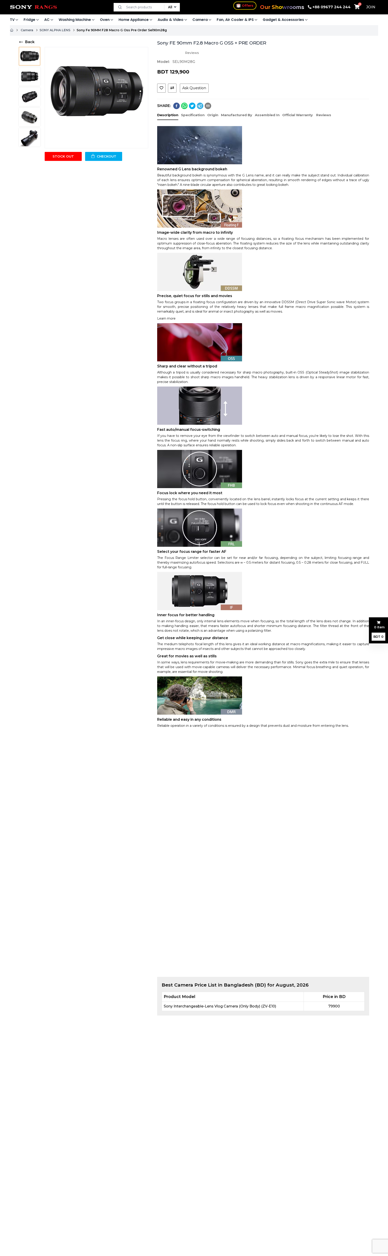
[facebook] (176, 105)
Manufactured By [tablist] (236, 115)
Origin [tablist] (212, 115)
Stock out (63, 156)
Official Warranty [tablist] (297, 115)
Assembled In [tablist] (267, 115)
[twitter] (192, 105)
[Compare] (172, 88)
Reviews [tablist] (323, 115)
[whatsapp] (184, 105)
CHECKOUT (106, 156)
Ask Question (194, 88)
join (370, 7)
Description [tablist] (167, 115)
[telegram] (200, 105)
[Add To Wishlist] (161, 88)
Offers (247, 7)
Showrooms (282, 7)
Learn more (166, 318)
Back (30, 42)
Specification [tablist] (193, 115)
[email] (208, 105)
